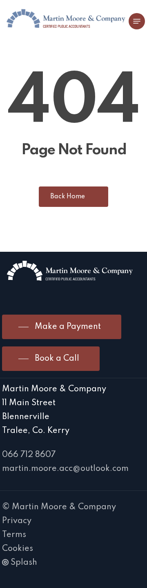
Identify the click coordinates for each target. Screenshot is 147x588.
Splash (24, 563)
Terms (14, 535)
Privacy (16, 521)
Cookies (17, 549)
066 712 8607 (29, 455)
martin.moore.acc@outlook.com (65, 469)
